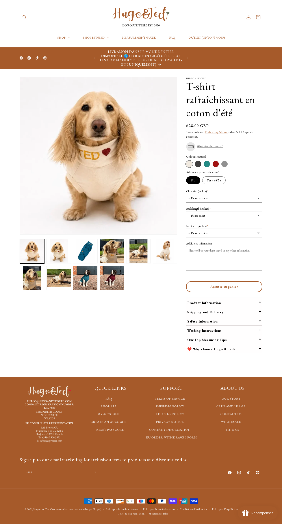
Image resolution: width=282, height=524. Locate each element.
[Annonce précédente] (94, 58)
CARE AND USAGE (230, 406)
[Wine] (216, 164)
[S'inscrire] (94, 472)
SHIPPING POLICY (170, 406)
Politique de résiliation (131, 513)
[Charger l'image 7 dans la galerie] (165, 251)
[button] (25, 17)
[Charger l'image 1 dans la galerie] (32, 251)
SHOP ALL (109, 406)
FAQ (109, 399)
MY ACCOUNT (109, 414)
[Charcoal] (198, 164)
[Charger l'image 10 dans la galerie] (85, 278)
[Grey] (224, 164)
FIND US (232, 430)
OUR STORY (231, 399)
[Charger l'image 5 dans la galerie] (112, 251)
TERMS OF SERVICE (170, 399)
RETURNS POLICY (170, 414)
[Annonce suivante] (188, 58)
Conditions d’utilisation (194, 509)
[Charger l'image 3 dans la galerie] (58, 251)
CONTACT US (231, 414)
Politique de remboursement (122, 509)
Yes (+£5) (214, 180)
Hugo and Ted (41, 509)
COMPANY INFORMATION (170, 430)
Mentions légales (158, 513)
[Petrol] (207, 164)
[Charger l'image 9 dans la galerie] (58, 278)
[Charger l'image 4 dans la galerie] (85, 251)
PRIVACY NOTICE (170, 422)
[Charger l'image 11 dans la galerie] (112, 278)
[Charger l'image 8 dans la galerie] (32, 278)
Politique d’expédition (225, 509)
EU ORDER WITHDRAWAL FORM (171, 437)
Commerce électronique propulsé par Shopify (76, 509)
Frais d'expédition (216, 132)
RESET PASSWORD (110, 430)
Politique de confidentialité (159, 509)
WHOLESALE (231, 422)
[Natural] (189, 164)
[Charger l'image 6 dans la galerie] (138, 251)
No (193, 180)
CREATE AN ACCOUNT (109, 422)
